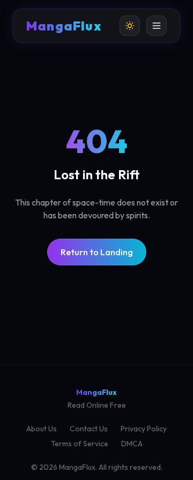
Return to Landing (97, 252)
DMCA (132, 443)
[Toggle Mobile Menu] (156, 26)
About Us (41, 428)
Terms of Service (79, 443)
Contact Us (89, 428)
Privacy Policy (144, 428)
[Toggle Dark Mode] (130, 26)
